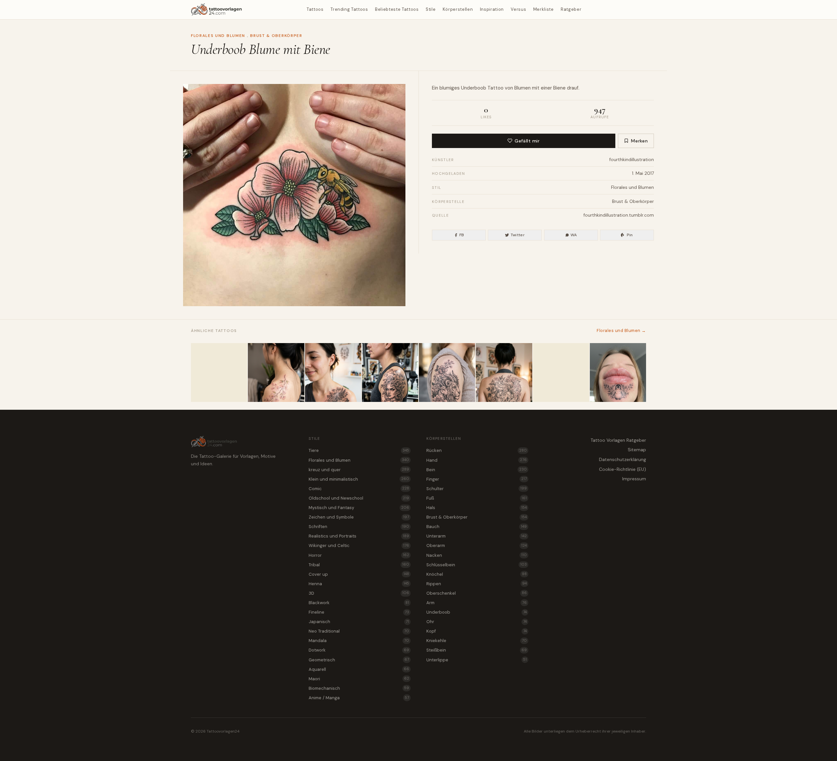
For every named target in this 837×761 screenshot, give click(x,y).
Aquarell (359, 669)
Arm (476, 602)
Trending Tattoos (349, 9)
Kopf (476, 631)
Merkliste (543, 9)
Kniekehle (476, 640)
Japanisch (359, 621)
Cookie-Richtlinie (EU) (622, 469)
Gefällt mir (527, 141)
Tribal (359, 565)
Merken (639, 141)
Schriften (359, 526)
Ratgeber (571, 9)
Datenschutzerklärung (622, 459)
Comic (359, 488)
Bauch (476, 526)
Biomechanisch (359, 688)
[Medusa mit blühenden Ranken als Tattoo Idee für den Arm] (390, 372)
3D (359, 593)
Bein (476, 469)
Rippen (476, 584)
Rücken (476, 450)
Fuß (476, 498)
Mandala (359, 640)
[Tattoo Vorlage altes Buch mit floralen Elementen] (333, 372)
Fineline (359, 612)
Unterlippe (476, 660)
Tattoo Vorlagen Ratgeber (618, 440)
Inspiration (492, 9)
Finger (476, 479)
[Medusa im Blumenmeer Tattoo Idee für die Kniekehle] (561, 372)
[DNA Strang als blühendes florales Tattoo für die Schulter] (219, 372)
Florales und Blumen (218, 35)
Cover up (359, 574)
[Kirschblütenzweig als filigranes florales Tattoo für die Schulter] (276, 372)
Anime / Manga (359, 698)
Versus (518, 9)
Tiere (359, 450)
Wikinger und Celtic (359, 545)
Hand (476, 460)
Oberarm (476, 545)
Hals (476, 507)
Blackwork (359, 602)
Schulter (476, 488)
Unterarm (476, 536)
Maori (359, 679)
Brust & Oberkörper (276, 35)
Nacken (476, 555)
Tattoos (315, 9)
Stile (431, 9)
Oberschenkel (476, 593)
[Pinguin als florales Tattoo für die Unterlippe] (618, 372)
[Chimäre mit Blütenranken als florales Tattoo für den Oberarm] (447, 372)
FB (461, 235)
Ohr (476, 621)
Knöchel (476, 574)
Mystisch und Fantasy (359, 507)
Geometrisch (359, 660)
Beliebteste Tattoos (396, 9)
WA (574, 235)
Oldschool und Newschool (359, 498)
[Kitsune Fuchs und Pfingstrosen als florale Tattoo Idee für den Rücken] (504, 372)
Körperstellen (458, 9)
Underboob (473, 88)
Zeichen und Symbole (359, 517)
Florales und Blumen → (621, 330)
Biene (559, 88)
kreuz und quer (359, 469)
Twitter (518, 235)
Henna (359, 584)
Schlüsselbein (476, 565)
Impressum (634, 479)
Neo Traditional (359, 631)
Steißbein (476, 650)
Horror (359, 555)
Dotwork (359, 650)
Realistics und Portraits (359, 536)
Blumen (522, 88)
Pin (630, 235)
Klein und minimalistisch (359, 479)
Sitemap (637, 450)
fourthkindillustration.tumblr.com (618, 215)
